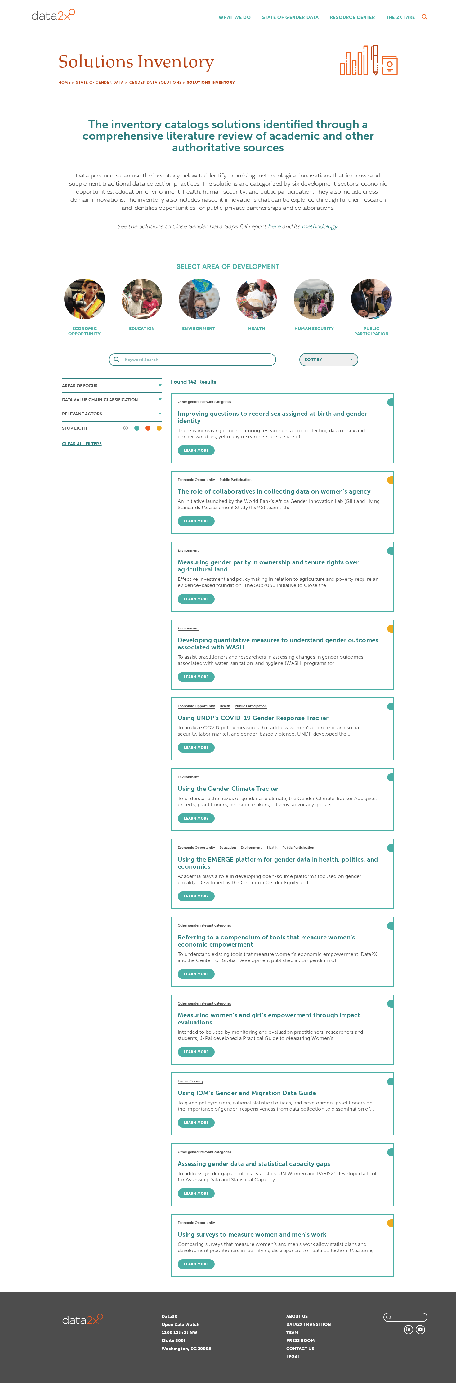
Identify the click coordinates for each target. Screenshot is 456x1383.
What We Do (235, 17)
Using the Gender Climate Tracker (228, 788)
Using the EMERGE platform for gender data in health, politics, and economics (278, 863)
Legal (293, 1356)
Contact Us (300, 1348)
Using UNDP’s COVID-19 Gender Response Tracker (253, 718)
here (274, 226)
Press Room (300, 1340)
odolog (325, 226)
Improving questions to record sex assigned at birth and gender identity (272, 417)
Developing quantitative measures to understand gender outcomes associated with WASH (278, 643)
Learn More (196, 450)
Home (64, 82)
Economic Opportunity (84, 331)
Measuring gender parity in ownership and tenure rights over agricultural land (268, 565)
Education (142, 328)
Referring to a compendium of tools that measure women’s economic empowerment (266, 940)
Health (257, 328)
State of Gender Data (290, 17)
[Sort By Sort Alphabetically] (328, 359)
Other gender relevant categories (204, 402)
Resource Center (352, 17)
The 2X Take (400, 17)
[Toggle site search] (424, 17)
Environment (199, 328)
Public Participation (371, 331)
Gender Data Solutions (155, 82)
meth (309, 226)
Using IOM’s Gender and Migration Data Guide (247, 1093)
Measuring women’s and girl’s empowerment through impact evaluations (269, 1018)
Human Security (314, 328)
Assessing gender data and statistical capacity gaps (254, 1163)
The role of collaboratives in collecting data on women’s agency (274, 491)
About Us (297, 1316)
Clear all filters (82, 443)
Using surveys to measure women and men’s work (252, 1234)
